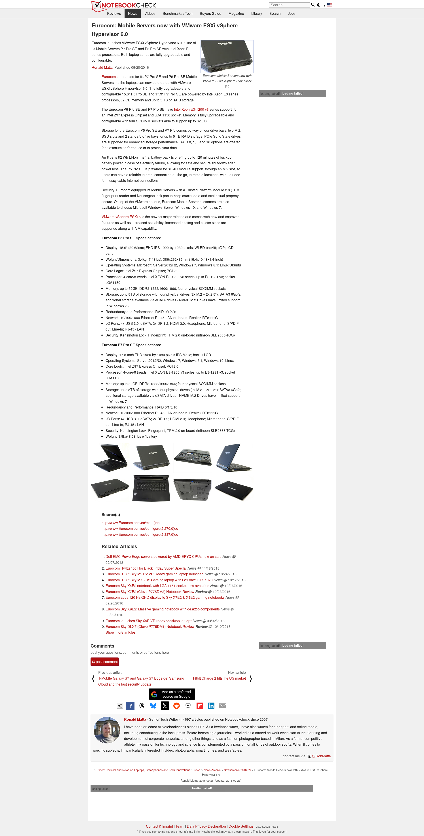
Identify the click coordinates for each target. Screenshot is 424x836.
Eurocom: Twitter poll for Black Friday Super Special (146, 568)
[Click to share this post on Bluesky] (153, 706)
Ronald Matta (102, 67)
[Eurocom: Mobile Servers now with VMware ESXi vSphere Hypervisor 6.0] (227, 56)
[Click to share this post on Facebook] (130, 706)
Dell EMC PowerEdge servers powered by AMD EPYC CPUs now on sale (163, 556)
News (132, 13)
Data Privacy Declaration (206, 826)
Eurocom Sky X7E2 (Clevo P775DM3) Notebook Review (150, 591)
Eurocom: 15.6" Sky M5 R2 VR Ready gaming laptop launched (155, 573)
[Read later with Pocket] (188, 705)
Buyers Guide (210, 13)
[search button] (313, 5)
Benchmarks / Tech (178, 13)
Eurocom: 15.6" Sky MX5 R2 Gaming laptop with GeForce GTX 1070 (159, 579)
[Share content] (120, 706)
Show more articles (121, 632)
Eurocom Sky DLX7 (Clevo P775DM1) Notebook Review (150, 626)
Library (256, 13)
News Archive (212, 770)
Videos (149, 13)
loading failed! (270, 93)
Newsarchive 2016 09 (237, 770)
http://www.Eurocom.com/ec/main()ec (130, 522)
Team (180, 826)
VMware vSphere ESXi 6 (121, 216)
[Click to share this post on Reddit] (176, 705)
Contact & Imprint (159, 826)
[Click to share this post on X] (165, 705)
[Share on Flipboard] (199, 705)
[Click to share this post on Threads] (142, 706)
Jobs (291, 13)
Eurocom (109, 76)
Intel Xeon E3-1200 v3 (191, 109)
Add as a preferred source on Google (176, 694)
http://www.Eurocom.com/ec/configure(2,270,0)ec (140, 528)
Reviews (114, 13)
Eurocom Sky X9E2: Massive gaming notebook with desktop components (163, 609)
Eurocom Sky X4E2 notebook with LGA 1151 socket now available (157, 585)
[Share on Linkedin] (211, 705)
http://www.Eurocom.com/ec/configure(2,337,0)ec (140, 534)
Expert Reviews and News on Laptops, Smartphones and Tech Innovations (143, 770)
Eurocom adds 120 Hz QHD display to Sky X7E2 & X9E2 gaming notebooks (165, 597)
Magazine (236, 13)
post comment (106, 661)
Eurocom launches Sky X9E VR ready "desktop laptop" (149, 620)
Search (275, 13)
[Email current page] (223, 706)
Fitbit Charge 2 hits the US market (219, 678)
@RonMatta (321, 755)
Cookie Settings (241, 826)
